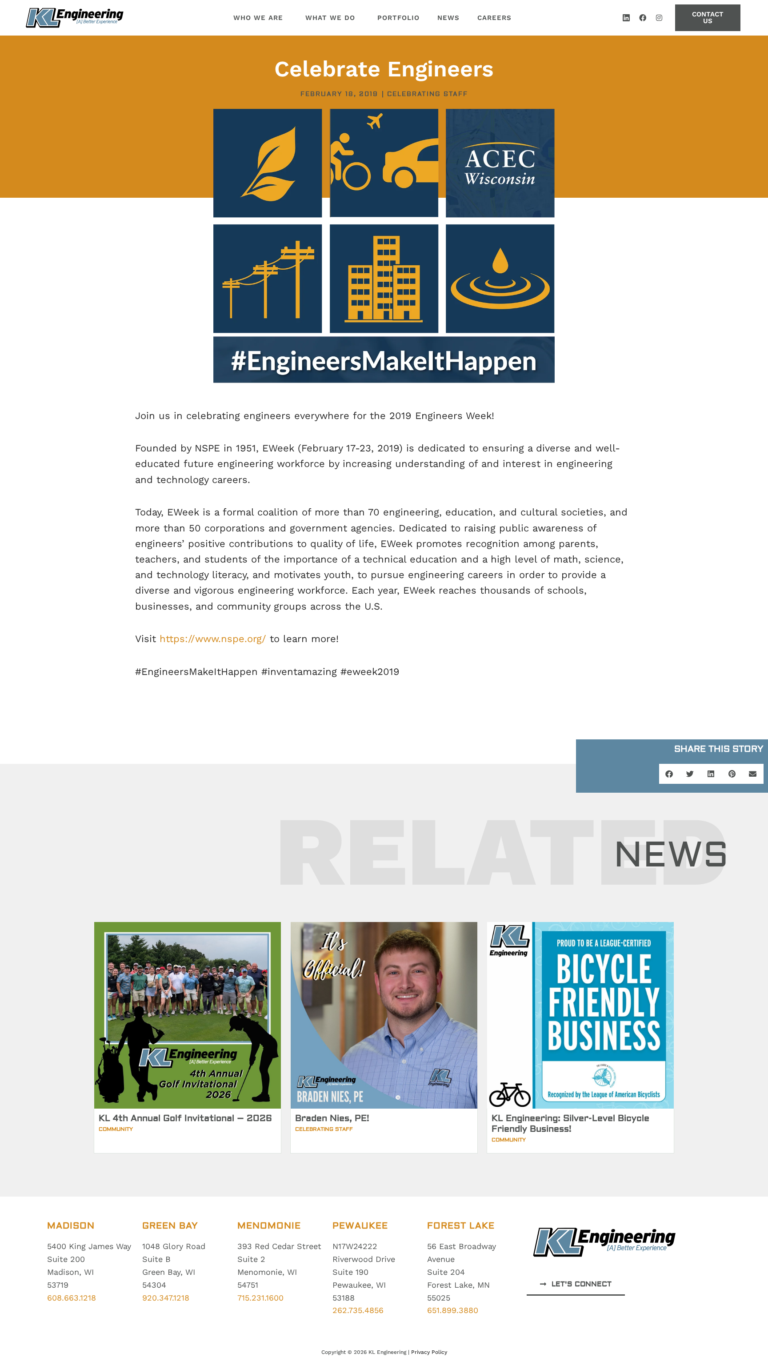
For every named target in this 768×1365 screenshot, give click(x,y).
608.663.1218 (71, 1297)
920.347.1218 (165, 1297)
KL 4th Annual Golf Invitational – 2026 (185, 1118)
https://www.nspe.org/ (213, 638)
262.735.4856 (358, 1310)
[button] (669, 774)
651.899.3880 (452, 1310)
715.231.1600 (260, 1297)
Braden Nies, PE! (332, 1118)
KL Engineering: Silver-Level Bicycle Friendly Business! (570, 1123)
